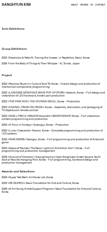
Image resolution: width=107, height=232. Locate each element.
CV (91, 5)
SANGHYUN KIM (16, 4)
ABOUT (74, 5)
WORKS (84, 5)
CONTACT (100, 5)
